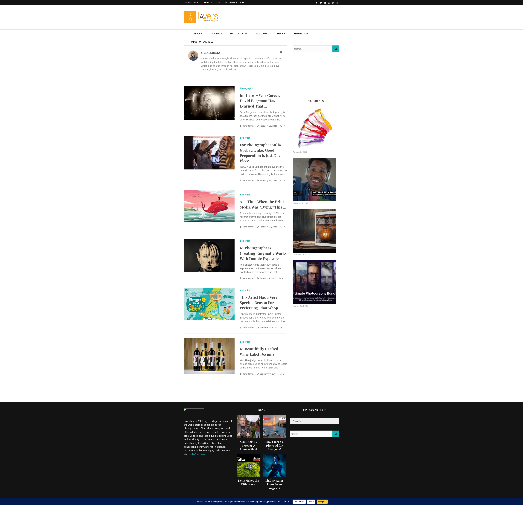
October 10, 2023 (301, 254)
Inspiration (301, 33)
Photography (238, 33)
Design (281, 33)
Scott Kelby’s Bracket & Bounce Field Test (248, 447)
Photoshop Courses (200, 41)
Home (188, 2)
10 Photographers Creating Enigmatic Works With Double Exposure (263, 253)
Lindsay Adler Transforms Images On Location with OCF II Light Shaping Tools (274, 490)
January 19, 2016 (268, 374)
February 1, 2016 (268, 278)
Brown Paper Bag (248, 65)
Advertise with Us (234, 2)
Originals (216, 33)
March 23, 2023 (300, 306)
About (197, 2)
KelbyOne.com (197, 454)
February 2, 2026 (301, 203)
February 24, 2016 (269, 180)
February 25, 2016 (269, 126)
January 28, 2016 (268, 327)
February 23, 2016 (269, 227)
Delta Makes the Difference (248, 482)
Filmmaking (262, 33)
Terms (218, 2)
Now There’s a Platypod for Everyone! (274, 445)
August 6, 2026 (300, 152)
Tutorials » (195, 33)
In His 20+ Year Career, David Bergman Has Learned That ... (260, 100)
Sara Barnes (248, 126)
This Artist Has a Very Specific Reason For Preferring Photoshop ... (261, 302)
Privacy (208, 2)
